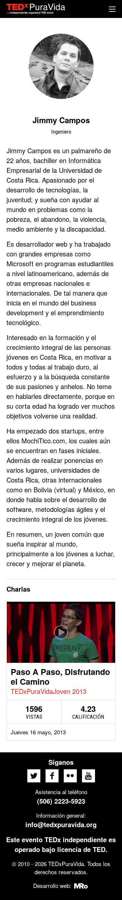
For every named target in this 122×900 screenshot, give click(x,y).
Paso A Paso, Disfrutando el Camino (60, 676)
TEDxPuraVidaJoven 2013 (49, 691)
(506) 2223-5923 (61, 801)
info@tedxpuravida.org (61, 824)
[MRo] (81, 885)
